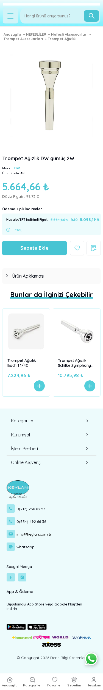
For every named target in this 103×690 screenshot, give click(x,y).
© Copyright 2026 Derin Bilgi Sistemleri (52, 657)
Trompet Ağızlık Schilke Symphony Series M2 (74, 363)
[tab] (51, 276)
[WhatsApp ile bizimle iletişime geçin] (91, 659)
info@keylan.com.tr (33, 534)
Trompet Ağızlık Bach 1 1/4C (21, 363)
